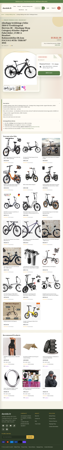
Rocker (44, 388)
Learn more (57, 45)
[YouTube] (10, 425)
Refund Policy (52, 416)
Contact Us (37, 418)
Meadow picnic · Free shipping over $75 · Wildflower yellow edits (31, 1)
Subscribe (30, 437)
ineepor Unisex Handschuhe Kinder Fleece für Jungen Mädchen (31, 389)
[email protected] (35, 127)
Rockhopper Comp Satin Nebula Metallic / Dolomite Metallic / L (31, 240)
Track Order (37, 424)
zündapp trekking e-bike (27, 6)
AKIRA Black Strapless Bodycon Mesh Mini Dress (12, 357)
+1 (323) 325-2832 (25, 422)
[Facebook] (3, 425)
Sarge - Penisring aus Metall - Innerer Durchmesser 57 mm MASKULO (11, 389)
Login (48, 8)
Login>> (7, 366)
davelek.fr (7, 8)
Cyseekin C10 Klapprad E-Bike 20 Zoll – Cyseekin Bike (30, 322)
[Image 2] (12, 88)
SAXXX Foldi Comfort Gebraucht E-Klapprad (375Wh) (51, 158)
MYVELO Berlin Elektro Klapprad (29, 184)
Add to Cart (49, 73)
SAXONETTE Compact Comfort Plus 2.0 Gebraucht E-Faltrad (11, 212)
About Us (37, 416)
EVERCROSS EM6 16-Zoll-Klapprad (49, 266)
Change (56, 64)
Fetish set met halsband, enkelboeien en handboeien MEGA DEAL (51, 357)
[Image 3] (17, 88)
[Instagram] (6, 425)
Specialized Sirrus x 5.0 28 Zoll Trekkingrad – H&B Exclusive (51, 240)
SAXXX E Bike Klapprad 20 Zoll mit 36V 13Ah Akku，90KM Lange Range (12, 158)
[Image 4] (23, 88)
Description (6, 103)
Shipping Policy (52, 424)
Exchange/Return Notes (9, 121)
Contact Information (53, 426)
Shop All (19, 6)
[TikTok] (14, 425)
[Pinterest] (6, 429)
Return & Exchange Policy (28, 128)
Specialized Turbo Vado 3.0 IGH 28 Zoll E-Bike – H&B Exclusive (11, 267)
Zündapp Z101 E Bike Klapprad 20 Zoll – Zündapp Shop (30, 158)
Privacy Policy (52, 418)
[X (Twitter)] (3, 429)
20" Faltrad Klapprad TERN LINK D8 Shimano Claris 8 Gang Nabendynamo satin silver (11, 294)
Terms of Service (53, 421)
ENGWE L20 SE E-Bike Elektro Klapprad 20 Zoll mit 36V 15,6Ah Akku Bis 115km (11, 185)
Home (14, 6)
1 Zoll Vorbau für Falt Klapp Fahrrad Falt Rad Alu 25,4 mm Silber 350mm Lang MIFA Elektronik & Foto (31, 267)
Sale (26, 9)
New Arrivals (21, 9)
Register (54, 8)
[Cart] (59, 8)
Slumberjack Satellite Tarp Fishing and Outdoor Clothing (30, 357)
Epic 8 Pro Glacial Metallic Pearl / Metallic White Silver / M (12, 240)
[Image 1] (6, 88)
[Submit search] (43, 8)
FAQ (36, 421)
